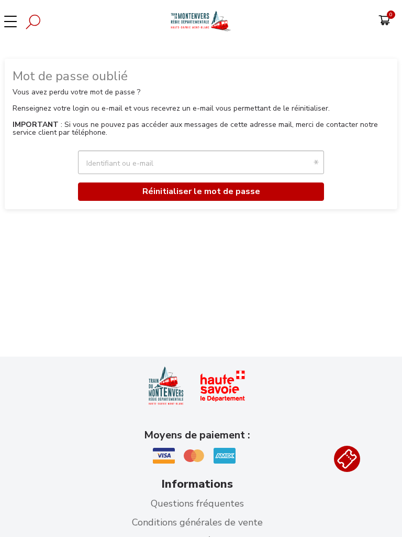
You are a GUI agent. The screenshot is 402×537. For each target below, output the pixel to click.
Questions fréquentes (197, 503)
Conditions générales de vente (197, 522)
